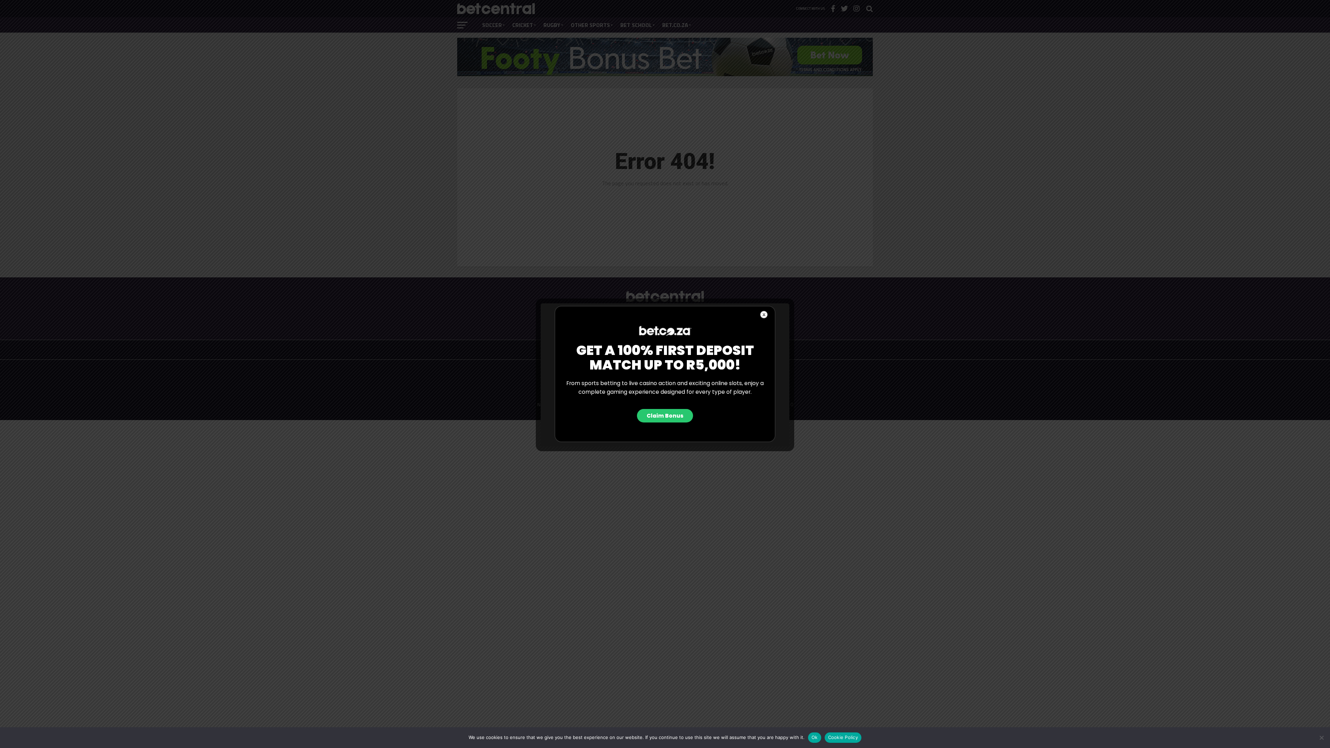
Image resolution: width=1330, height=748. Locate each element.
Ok (815, 737)
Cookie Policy (843, 737)
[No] (1321, 737)
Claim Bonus (665, 415)
